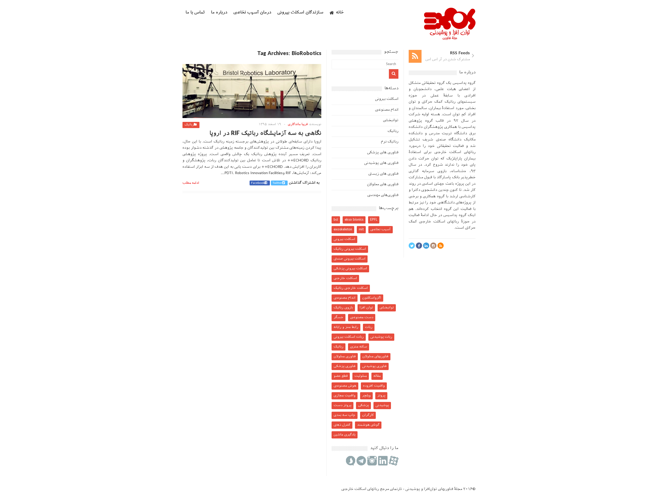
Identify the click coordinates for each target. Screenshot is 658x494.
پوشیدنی (382, 405)
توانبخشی (390, 120)
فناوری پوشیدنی (374, 366)
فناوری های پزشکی (382, 152)
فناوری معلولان (345, 356)
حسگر (338, 317)
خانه (340, 12)
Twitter (277, 183)
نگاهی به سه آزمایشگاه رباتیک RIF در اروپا (265, 133)
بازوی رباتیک (343, 308)
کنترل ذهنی (342, 425)
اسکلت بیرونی (386, 99)
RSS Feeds (460, 53)
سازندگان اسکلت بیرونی (300, 12)
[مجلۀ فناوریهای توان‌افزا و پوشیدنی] (450, 38)
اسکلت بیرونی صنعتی (349, 259)
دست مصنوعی (361, 317)
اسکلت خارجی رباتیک (351, 288)
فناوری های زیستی (383, 174)
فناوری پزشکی (344, 366)
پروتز (381, 395)
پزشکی (363, 405)
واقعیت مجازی (344, 395)
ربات (368, 327)
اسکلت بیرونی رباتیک (350, 249)
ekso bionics (354, 220)
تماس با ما (195, 12)
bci (336, 220)
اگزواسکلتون (371, 298)
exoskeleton (343, 229)
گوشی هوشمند (368, 425)
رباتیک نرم (389, 141)
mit (361, 229)
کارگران (368, 415)
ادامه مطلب (190, 183)
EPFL (373, 220)
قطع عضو (341, 376)
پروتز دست (342, 405)
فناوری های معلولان (382, 184)
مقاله (377, 376)
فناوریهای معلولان (375, 356)
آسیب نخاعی (380, 229)
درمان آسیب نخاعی (252, 12)
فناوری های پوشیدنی (381, 163)
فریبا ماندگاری (298, 124)
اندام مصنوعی (386, 109)
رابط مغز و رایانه (346, 327)
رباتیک (189, 125)
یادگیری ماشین (344, 435)
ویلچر (366, 395)
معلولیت (360, 376)
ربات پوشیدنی (381, 337)
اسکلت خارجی (345, 278)
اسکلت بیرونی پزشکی (350, 268)
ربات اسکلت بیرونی (349, 337)
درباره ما (219, 12)
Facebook (257, 183)
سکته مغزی (358, 347)
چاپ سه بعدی (344, 415)
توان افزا (366, 308)
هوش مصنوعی (345, 386)
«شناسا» (458, 171)
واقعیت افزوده (374, 386)
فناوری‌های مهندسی (382, 195)
